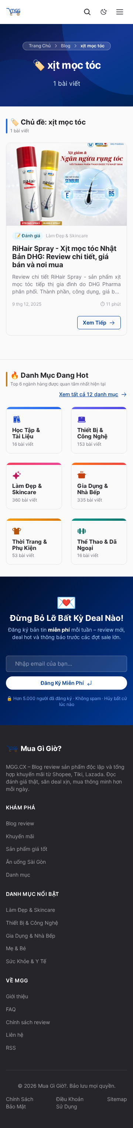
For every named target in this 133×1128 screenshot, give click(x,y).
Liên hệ (14, 1035)
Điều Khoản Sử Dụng (69, 1103)
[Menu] (119, 11)
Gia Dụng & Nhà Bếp (30, 935)
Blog (65, 45)
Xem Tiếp (94, 322)
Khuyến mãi (20, 836)
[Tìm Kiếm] (87, 11)
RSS (11, 1047)
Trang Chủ (40, 45)
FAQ (11, 1009)
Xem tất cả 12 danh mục (88, 394)
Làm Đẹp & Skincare (30, 910)
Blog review (20, 823)
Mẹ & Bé (16, 948)
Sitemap (117, 1099)
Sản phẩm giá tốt (26, 849)
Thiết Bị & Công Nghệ (32, 923)
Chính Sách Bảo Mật (19, 1103)
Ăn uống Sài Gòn (26, 862)
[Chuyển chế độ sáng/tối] (103, 11)
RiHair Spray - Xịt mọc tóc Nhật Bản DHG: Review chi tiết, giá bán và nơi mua (64, 256)
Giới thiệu (17, 996)
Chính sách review (28, 1022)
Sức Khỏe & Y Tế (26, 961)
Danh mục (18, 875)
